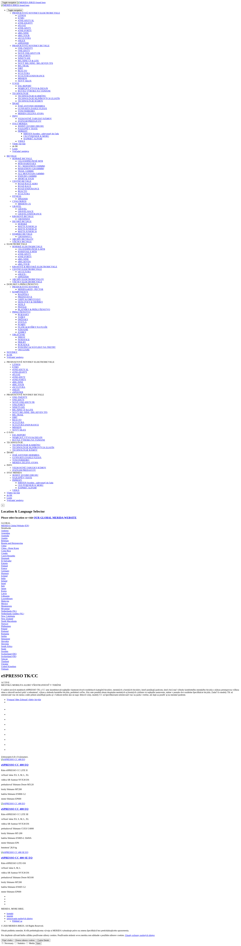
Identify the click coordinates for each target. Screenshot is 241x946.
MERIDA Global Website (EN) (15, 525)
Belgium (5, 541)
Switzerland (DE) (9, 654)
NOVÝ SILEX (25, 81)
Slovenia (5, 644)
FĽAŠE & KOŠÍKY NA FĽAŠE (32, 327)
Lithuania (5, 596)
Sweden (4, 651)
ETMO (21, 18)
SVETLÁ (22, 322)
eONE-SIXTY (24, 28)
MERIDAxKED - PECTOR (30, 289)
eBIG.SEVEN (24, 261)
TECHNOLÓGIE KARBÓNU (32, 96)
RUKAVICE (23, 344)
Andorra (5, 530)
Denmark (5, 558)
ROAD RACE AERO (28, 183)
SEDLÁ (21, 304)
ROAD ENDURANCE (28, 189)
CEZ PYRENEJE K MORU (36, 136)
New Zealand (7, 618)
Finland (4, 566)
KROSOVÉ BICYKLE (23, 216)
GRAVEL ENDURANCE (30, 214)
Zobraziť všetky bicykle (30, 699)
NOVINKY (12, 352)
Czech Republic (8, 556)
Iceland (4, 576)
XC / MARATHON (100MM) (31, 166)
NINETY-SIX (24, 58)
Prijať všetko (7, 940)
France (4, 568)
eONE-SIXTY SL (26, 20)
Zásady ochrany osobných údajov (140, 935)
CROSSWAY (24, 219)
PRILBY (22, 342)
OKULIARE (24, 349)
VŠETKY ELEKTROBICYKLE (27, 282)
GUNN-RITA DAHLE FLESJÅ (32, 108)
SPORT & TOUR (26, 178)
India (3, 578)
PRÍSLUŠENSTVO (21, 312)
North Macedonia (9, 621)
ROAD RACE (24, 186)
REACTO (22, 71)
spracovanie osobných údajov (20, 918)
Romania (5, 634)
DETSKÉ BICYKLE (22, 221)
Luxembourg (7, 598)
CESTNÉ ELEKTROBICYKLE (27, 269)
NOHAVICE (24, 339)
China (3, 546)
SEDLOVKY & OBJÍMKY (30, 302)
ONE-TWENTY (25, 48)
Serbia (4, 636)
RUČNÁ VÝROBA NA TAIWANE (34, 91)
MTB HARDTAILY (27, 163)
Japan (3, 588)
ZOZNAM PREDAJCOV (29, 121)
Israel (3, 583)
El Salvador (6, 561)
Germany (5, 571)
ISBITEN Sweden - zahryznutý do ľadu (41, 133)
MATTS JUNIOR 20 (27, 229)
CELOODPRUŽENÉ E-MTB (31, 249)
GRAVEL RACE (25, 211)
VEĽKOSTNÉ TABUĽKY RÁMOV (35, 118)
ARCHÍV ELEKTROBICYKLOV (28, 279)
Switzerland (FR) (8, 656)
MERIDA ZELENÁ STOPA (31, 113)
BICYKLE (12, 156)
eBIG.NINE (23, 33)
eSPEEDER (23, 43)
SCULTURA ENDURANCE (31, 76)
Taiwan (4, 659)
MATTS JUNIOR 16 (27, 231)
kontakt (10, 913)
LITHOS (22, 15)
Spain (3, 649)
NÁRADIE (23, 329)
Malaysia (5, 601)
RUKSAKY (23, 314)
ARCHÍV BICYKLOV (22, 239)
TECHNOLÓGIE (20, 93)
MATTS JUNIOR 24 (27, 226)
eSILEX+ (22, 274)
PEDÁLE (22, 307)
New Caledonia (8, 616)
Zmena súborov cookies (25, 940)
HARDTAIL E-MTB (27, 251)
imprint (10, 916)
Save (38, 943)
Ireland (4, 581)
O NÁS (15, 83)
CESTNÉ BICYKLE (21, 181)
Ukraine (4, 664)
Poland (4, 629)
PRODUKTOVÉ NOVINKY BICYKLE (31, 45)
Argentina (5, 533)
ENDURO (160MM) (27, 176)
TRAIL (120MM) (26, 171)
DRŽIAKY (23, 319)
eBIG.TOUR (24, 35)
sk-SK (9, 495)
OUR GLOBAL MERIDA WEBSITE (55, 517)
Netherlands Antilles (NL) (12, 613)
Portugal (5, 631)
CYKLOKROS (19, 201)
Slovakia (5, 641)
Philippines (6, 626)
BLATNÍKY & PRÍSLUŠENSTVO (34, 309)
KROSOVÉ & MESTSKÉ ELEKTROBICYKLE (34, 266)
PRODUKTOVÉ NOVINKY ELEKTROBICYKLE (36, 13)
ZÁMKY (22, 332)
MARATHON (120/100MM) (31, 168)
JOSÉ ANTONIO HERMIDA (31, 106)
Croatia (4, 553)
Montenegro (6, 606)
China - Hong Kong (10, 548)
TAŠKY (21, 317)
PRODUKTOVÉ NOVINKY (25, 287)
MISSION (22, 78)
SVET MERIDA (19, 123)
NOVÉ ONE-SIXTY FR (29, 53)
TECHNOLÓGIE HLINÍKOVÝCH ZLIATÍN (39, 98)
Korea (4, 591)
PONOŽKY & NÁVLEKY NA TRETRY (37, 347)
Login (15, 149)
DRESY (21, 337)
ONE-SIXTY (24, 50)
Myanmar (5, 608)
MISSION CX (24, 204)
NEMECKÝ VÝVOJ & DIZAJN (33, 88)
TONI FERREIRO (26, 111)
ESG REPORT (24, 86)
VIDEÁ (21, 141)
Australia (5, 535)
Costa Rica (6, 551)
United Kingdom (8, 666)
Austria (4, 538)
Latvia (4, 593)
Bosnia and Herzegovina (12, 543)
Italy (3, 586)
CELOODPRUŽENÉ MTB (30, 161)
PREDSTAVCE (25, 297)
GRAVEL (16, 206)
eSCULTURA (24, 38)
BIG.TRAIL (23, 66)
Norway (4, 624)
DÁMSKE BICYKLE (22, 234)
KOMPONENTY (20, 292)
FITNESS (16, 196)
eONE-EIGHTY (25, 23)
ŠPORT (15, 103)
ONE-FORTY (24, 55)
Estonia (4, 563)
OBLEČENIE (18, 334)
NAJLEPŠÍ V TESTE (28, 128)
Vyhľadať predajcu (20, 151)
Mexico (4, 603)
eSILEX (21, 40)
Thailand (5, 661)
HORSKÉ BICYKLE (22, 158)
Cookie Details (43, 940)
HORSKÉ (22, 224)
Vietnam (5, 669)
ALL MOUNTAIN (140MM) (31, 173)
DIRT (20, 68)
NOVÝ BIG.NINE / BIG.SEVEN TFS (35, 63)
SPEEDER (23, 199)
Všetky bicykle (19, 144)
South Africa (6, 646)
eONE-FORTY (25, 30)
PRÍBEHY (23, 131)
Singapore (5, 639)
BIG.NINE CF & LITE (28, 61)
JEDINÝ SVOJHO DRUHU (31, 126)
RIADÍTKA (23, 294)
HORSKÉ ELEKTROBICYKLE (27, 246)
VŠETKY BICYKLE (22, 241)
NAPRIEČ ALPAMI (32, 138)
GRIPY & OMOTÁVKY (29, 299)
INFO (15, 116)
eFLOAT (22, 25)
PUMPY (22, 324)
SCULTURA (24, 73)
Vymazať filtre (13, 699)
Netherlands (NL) (9, 611)
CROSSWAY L (25, 236)
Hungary (5, 573)
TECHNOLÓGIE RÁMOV (30, 101)
